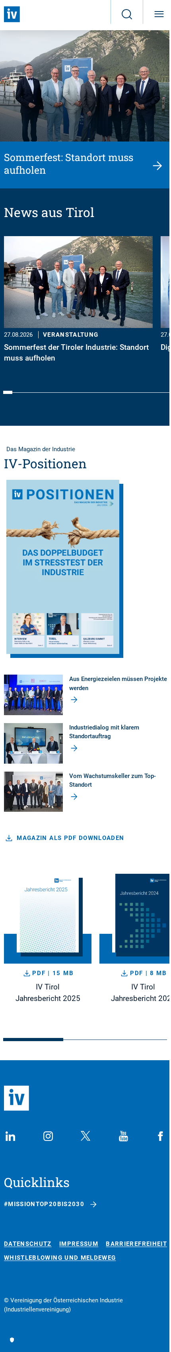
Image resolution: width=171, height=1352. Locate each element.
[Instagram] (48, 1136)
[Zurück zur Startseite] (12, 14)
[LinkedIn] (10, 1136)
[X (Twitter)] (85, 1136)
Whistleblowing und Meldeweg (60, 1258)
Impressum (78, 1244)
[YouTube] (123, 1136)
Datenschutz (28, 1244)
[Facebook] (160, 1136)
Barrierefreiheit (136, 1244)
